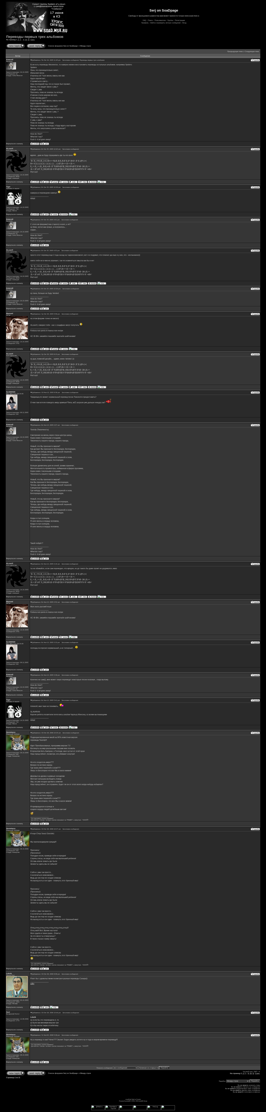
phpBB (128, 1101)
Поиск (150, 20)
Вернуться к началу (14, 144)
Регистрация (180, 20)
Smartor (138, 1099)
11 (29, 39)
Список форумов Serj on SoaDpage (63, 46)
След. (32, 39)
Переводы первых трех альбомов (34, 37)
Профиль (145, 23)
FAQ (144, 20)
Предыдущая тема (235, 51)
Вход (184, 23)
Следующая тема (252, 51)
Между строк (85, 46)
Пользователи (160, 20)
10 (26, 39)
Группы (170, 20)
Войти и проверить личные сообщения (165, 23)
